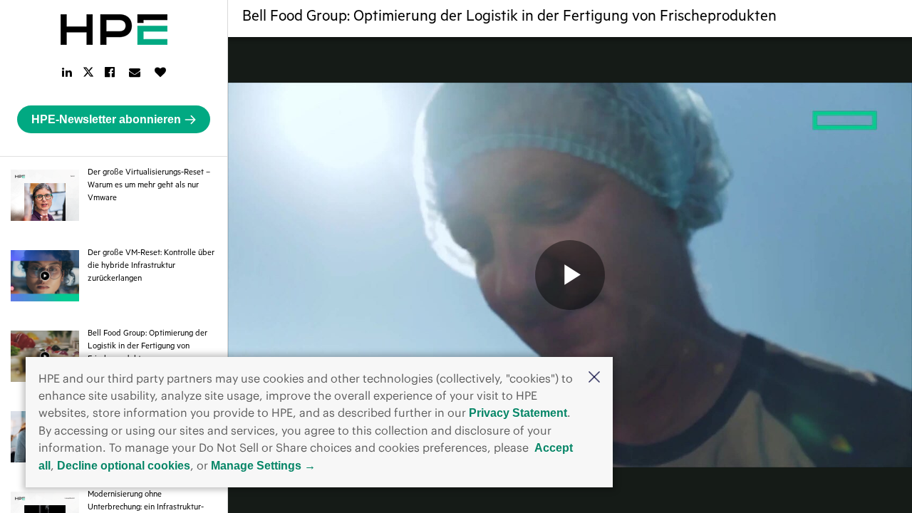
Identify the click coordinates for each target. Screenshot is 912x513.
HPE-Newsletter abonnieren (106, 119)
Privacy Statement (518, 413)
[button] (594, 378)
